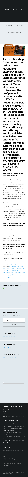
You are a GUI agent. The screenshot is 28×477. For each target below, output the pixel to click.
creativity (21, 268)
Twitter (18, 463)
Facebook (5, 465)
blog (22, 416)
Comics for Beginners (14, 2)
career (11, 266)
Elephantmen (14, 270)
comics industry (6, 268)
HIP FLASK (15, 272)
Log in (11, 473)
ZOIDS (8, 277)
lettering (20, 272)
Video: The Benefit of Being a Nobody (13, 426)
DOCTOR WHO (7, 270)
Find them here (6, 347)
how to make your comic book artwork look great (13, 414)
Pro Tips (11, 264)
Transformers (13, 276)
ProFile (15, 264)
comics (21, 266)
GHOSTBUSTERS (7, 272)
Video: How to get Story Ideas (11, 424)
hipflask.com (15, 261)
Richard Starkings (9, 274)
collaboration (16, 266)
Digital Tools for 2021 (9, 430)
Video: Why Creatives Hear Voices (12, 428)
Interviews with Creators (9, 336)
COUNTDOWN (15, 268)
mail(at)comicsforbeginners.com (12, 459)
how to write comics (11, 412)
